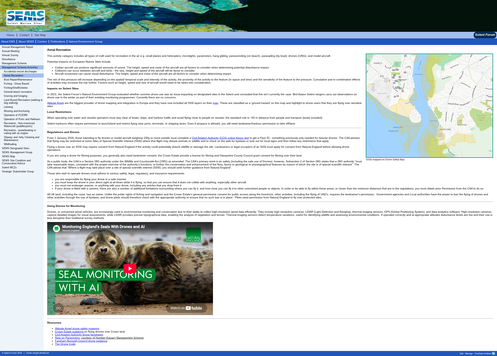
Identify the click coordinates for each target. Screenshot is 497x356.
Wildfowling (10, 144)
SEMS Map (8, 156)
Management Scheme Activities (20, 67)
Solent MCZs (9, 167)
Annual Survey (10, 55)
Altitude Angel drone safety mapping (77, 328)
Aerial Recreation (13, 75)
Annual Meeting (10, 51)
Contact (24, 35)
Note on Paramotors (67, 337)
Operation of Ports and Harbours (22, 119)
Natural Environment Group (86, 41)
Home (10, 35)
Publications (57, 41)
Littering (8, 106)
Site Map (40, 35)
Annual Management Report (17, 47)
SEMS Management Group (17, 152)
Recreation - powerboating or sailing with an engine (20, 132)
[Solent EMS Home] (22, 29)
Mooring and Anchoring (17, 111)
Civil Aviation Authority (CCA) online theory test (220, 137)
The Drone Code (65, 344)
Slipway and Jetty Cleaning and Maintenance (21, 139)
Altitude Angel (55, 103)
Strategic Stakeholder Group (18, 171)
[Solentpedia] (485, 37)
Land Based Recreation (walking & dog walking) (23, 101)
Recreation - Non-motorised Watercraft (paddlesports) (19, 125)
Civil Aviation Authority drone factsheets (79, 334)
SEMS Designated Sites (15, 148)
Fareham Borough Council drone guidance (81, 340)
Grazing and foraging (15, 95)
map (215, 103)
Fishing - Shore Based (16, 83)
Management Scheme (14, 63)
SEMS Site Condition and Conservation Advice (16, 162)
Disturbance (8, 59)
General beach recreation (18, 91)
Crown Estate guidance (69, 331)
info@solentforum (41, 353)
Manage (469, 353)
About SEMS (26, 41)
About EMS (8, 41)
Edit (461, 353)
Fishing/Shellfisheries (16, 87)
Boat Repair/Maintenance (18, 79)
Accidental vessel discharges (20, 71)
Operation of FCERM (15, 115)
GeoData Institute (483, 353)
